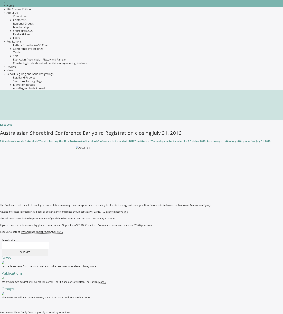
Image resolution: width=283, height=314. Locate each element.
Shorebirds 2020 (23, 31)
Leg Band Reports (24, 77)
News (10, 70)
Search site (8, 240)
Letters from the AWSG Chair (31, 45)
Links (16, 38)
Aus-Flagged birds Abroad (29, 88)
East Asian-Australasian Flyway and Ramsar (39, 59)
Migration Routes (24, 85)
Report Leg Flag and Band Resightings (30, 74)
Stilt (15, 56)
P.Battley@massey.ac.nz (115, 211)
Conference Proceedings (28, 49)
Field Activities (21, 34)
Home (10, 5)
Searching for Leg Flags (27, 81)
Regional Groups (23, 23)
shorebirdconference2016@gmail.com (132, 225)
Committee (20, 16)
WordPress (64, 312)
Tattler (17, 52)
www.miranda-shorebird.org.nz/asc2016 (42, 231)
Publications (14, 41)
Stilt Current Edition (19, 9)
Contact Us (20, 20)
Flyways (11, 67)
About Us (12, 13)
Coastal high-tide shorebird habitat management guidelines (50, 63)
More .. (94, 266)
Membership (21, 27)
